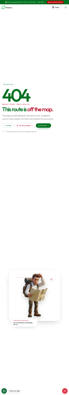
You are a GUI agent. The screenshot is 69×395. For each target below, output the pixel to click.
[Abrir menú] (66, 7)
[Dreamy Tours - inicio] (6, 7)
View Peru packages (24, 125)
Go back (9, 125)
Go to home (43, 125)
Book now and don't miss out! (55, 2)
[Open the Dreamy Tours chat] (65, 391)
